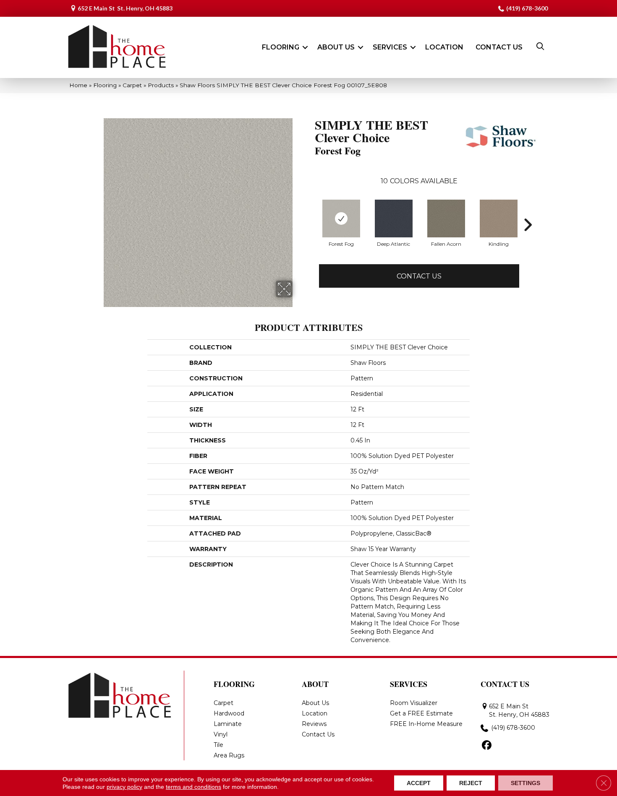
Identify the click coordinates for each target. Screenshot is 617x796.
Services (390, 47)
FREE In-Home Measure (426, 724)
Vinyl (220, 734)
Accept (419, 783)
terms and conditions (193, 786)
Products (161, 85)
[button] (305, 47)
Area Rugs (229, 755)
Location (444, 47)
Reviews (314, 724)
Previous (310, 224)
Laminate (228, 724)
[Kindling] (499, 218)
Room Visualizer (413, 703)
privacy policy (124, 786)
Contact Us (499, 47)
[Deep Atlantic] (394, 218)
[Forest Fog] (341, 218)
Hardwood (229, 713)
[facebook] (487, 745)
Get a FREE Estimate (421, 713)
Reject (470, 783)
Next (527, 224)
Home (78, 85)
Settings (525, 783)
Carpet (132, 85)
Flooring (280, 47)
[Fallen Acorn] (446, 218)
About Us (336, 47)
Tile (218, 745)
